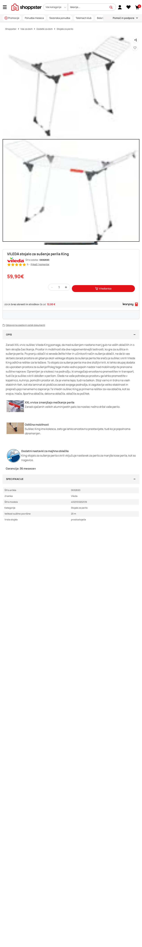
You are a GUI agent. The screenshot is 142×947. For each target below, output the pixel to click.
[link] (120, 7)
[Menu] (6, 7)
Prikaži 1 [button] (40, 264)
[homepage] (26, 7)
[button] (55, 7)
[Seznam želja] (128, 7)
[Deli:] (136, 40)
